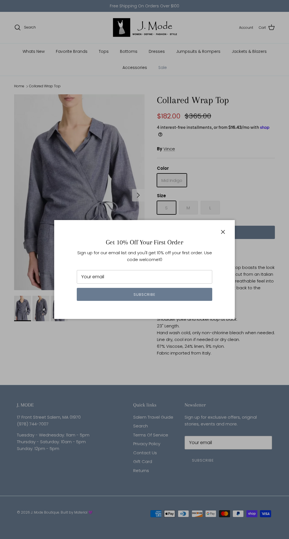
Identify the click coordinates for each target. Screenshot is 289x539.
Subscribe (144, 294)
